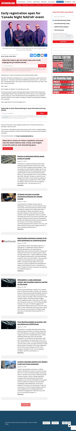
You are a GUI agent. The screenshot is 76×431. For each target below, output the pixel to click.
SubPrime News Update (61, 27)
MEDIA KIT (46, 423)
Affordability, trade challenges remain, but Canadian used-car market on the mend (32, 282)
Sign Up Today (8, 148)
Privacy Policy (8, 69)
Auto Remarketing (21, 1)
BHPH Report (44, 1)
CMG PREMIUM (67, 1)
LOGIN (73, 1)
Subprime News (36, 1)
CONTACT (55, 423)
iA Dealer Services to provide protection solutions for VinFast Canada (29, 196)
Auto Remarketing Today (62, 23)
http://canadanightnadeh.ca (24, 136)
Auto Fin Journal (51, 1)
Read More (20, 185)
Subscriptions (25, 5)
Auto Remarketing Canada (62, 20)
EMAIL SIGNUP (60, 1)
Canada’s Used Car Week (47, 5)
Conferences (38, 5)
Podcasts (19, 5)
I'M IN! (41, 113)
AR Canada (29, 1)
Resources (32, 5)
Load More (26, 404)
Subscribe (42, 65)
